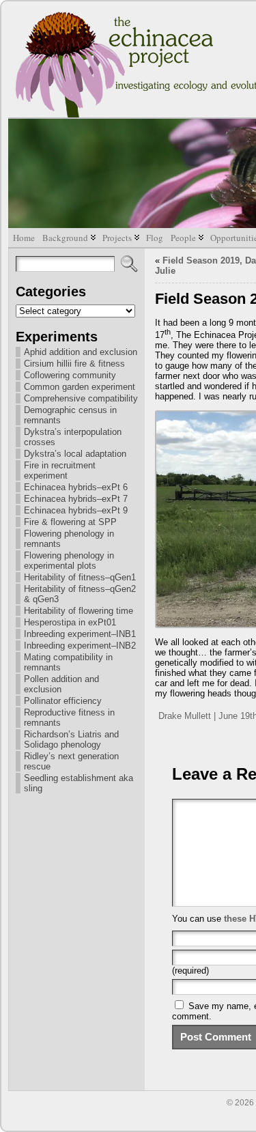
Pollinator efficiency (63, 701)
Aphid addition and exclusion (80, 352)
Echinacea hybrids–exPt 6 (76, 487)
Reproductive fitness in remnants (69, 717)
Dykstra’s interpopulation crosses (73, 437)
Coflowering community (70, 375)
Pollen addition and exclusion (61, 684)
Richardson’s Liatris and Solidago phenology (71, 739)
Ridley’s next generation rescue (71, 761)
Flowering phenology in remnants (69, 538)
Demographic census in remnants (70, 415)
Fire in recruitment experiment (60, 470)
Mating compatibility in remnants (68, 662)
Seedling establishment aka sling (78, 783)
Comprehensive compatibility (81, 398)
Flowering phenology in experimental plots (69, 560)
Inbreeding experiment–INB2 (80, 645)
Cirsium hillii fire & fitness (74, 363)
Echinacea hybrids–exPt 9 (76, 510)
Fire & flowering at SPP (70, 522)
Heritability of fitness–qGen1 (80, 577)
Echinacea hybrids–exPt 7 (76, 499)
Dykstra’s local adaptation (75, 454)
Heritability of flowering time (78, 611)
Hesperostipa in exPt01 (70, 622)
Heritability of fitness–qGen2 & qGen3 (80, 594)
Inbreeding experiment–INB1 (80, 634)
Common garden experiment (79, 387)
